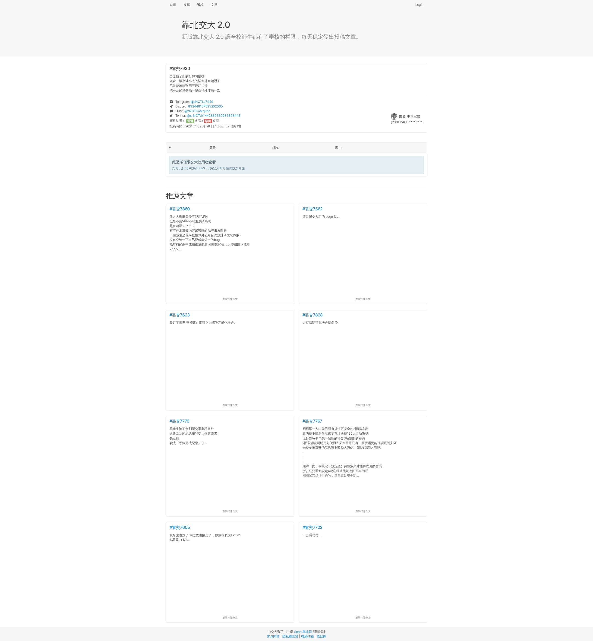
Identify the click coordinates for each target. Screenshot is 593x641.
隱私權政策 (290, 636)
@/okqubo (197, 111)
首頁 (173, 4)
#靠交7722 (312, 527)
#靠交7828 (313, 315)
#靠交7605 (180, 527)
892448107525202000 (205, 106)
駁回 (208, 121)
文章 (214, 4)
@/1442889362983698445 (213, 115)
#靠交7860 (180, 208)
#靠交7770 (179, 421)
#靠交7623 (180, 315)
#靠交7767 (312, 421)
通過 (190, 121)
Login (419, 4)
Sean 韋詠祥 (303, 632)
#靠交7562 (313, 208)
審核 (200, 4)
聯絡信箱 (307, 636)
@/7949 (202, 102)
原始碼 (321, 636)
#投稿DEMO (198, 168)
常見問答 (273, 636)
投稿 (186, 4)
